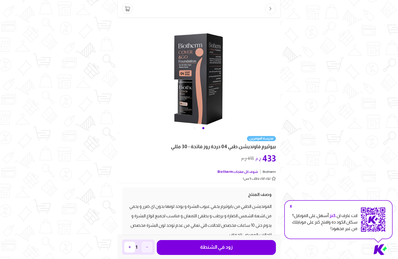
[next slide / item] (276, 75)
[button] (195, 128)
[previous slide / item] (121, 75)
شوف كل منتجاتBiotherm (237, 172)
